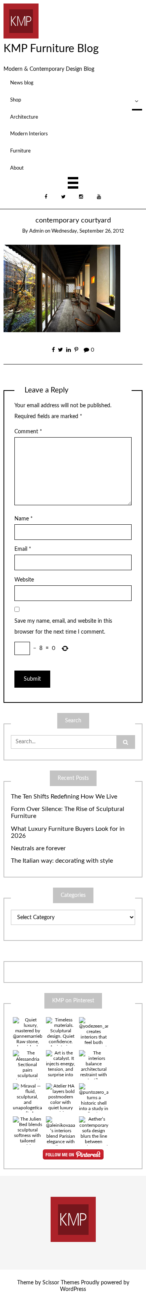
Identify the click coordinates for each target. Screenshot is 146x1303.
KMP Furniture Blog (51, 48)
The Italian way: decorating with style (62, 861)
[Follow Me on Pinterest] (73, 1154)
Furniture (20, 151)
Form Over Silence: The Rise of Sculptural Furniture (67, 813)
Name (23, 519)
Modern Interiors (29, 134)
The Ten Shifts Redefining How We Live (64, 796)
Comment (28, 431)
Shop (15, 100)
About (17, 168)
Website (24, 580)
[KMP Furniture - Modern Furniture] (21, 20)
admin (36, 231)
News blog (21, 83)
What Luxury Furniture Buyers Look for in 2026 (68, 832)
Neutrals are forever (38, 848)
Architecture (24, 117)
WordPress (73, 1289)
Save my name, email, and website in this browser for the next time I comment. (63, 626)
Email (22, 549)
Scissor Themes (60, 1282)
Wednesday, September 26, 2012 (87, 231)
